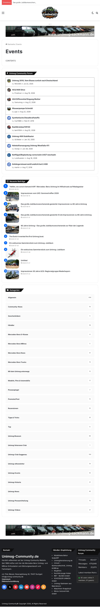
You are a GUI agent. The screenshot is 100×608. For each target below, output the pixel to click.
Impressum (6, 579)
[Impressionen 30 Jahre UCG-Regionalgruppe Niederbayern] (12, 274)
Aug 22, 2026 (25, 112)
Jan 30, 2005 (29, 139)
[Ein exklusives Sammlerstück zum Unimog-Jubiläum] (12, 253)
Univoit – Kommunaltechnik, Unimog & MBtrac (62, 565)
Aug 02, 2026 (30, 130)
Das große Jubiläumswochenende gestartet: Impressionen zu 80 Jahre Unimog (43, 2)
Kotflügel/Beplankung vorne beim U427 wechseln (34, 155)
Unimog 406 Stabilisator (23, 136)
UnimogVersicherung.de (63, 560)
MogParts (57, 571)
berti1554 (18, 130)
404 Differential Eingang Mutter (26, 99)
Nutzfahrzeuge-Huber (62, 573)
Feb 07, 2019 (29, 121)
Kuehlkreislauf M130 (21, 127)
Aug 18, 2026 (32, 158)
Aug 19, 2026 (30, 93)
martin (17, 167)
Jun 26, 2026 (27, 149)
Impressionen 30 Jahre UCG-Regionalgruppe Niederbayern (45, 271)
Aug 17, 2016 (27, 167)
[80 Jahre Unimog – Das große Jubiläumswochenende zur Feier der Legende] (12, 229)
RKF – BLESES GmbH (62, 576)
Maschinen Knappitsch (62, 589)
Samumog (18, 102)
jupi (16, 112)
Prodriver (18, 93)
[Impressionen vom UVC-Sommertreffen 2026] (12, 196)
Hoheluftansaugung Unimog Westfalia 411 (30, 145)
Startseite (11, 44)
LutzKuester (19, 158)
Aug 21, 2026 (30, 102)
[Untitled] (12, 263)
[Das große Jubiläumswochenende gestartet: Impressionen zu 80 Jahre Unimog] (12, 207)
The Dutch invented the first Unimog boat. (26, 236)
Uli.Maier (18, 139)
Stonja (17, 149)
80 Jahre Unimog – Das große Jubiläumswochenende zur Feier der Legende (52, 226)
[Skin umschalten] (92, 13)
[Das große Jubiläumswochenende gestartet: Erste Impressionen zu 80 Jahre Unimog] (12, 218)
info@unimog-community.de (12, 577)
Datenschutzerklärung (10, 581)
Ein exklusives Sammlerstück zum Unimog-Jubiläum (31, 243)
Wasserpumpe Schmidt (22, 108)
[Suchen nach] (97, 13)
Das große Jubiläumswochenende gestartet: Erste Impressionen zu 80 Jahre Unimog (56, 215)
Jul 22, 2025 (28, 84)
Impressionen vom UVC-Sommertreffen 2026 (40, 193)
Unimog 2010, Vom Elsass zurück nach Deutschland (35, 80)
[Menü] (3, 13)
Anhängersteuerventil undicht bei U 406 (30, 164)
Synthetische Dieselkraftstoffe (26, 118)
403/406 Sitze (18, 90)
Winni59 (18, 84)
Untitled (24, 260)
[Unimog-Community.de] (50, 13)
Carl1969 (18, 121)
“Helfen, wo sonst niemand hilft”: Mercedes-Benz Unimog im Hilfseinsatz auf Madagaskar (46, 187)
